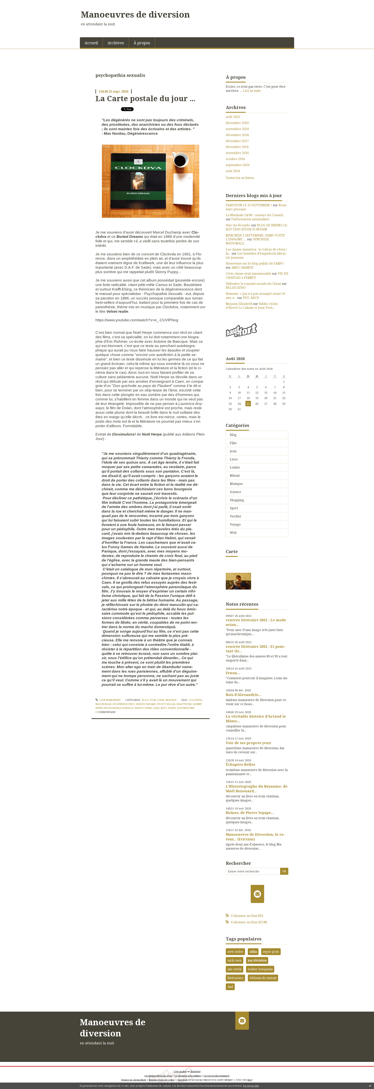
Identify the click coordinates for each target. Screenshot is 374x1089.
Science (235, 492)
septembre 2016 (238, 165)
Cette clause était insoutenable (248, 273)
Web (233, 532)
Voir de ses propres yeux (248, 742)
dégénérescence (124, 704)
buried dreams (146, 704)
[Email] (257, 894)
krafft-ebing (143, 708)
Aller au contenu (14, 3)
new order (235, 951)
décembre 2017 (237, 141)
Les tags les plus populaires (216, 1075)
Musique (171, 700)
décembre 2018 (237, 135)
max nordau (103, 704)
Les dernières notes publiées (188, 1075)
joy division (257, 960)
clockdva (195, 700)
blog (250, 1079)
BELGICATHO (236, 287)
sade (156, 708)
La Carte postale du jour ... (145, 98)
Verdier (235, 516)
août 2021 (233, 117)
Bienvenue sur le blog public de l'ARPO (255, 263)
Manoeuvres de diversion (135, 14)
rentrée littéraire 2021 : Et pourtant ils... (256, 648)
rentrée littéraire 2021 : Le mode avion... (256, 622)
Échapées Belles (240, 764)
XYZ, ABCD (251, 298)
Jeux (233, 451)
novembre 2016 (237, 153)
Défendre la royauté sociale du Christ (253, 284)
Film (153, 700)
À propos (142, 42)
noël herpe (168, 708)
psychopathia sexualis (118, 708)
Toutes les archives (240, 178)
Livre (160, 700)
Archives (116, 42)
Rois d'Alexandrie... (243, 694)
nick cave (235, 960)
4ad (230, 987)
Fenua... (233, 672)
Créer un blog (180, 1071)
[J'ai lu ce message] (370, 1085)
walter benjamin (260, 969)
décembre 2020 (237, 123)
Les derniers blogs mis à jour (158, 1075)
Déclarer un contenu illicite (133, 1079)
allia (253, 951)
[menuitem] (91, 42)
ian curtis (235, 969)
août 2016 (233, 171)
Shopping (237, 500)
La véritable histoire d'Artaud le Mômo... (256, 718)
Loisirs (235, 467)
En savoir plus (251, 1085)
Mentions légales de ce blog (162, 1079)
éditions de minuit (263, 978)
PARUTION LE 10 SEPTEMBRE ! (249, 205)
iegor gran (271, 951)
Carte (232, 551)
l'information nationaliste (250, 219)
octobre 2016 (235, 159)
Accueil (91, 42)
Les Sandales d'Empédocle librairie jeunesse (256, 255)
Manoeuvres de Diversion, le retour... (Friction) (255, 836)
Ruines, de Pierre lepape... (250, 812)
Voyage (235, 524)
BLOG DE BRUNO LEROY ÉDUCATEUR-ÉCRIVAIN (257, 227)
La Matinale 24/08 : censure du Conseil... (255, 215)
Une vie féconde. (238, 225)
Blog (145, 700)
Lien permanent (110, 700)
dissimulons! (185, 708)
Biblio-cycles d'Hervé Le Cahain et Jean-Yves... (252, 306)
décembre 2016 (237, 147)
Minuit (235, 475)
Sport (234, 508)
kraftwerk (184, 704)
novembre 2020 (237, 129)
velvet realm (166, 704)
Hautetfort (196, 1071)
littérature (235, 978)
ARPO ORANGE (242, 267)
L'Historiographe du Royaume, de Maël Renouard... (257, 788)
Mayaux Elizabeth (239, 304)
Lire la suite (252, 91)
